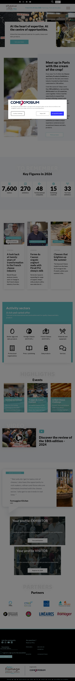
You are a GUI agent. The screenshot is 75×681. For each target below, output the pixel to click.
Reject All (42, 113)
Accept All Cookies (57, 113)
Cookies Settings (18, 113)
